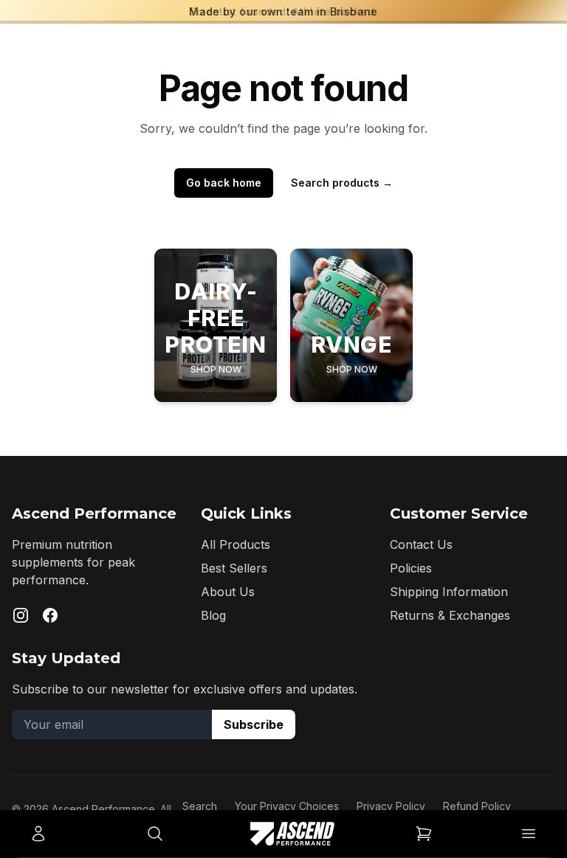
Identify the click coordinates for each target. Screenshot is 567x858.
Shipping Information (449, 591)
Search (199, 806)
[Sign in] (38, 833)
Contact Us (421, 544)
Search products (342, 182)
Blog (213, 615)
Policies (411, 568)
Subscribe (254, 724)
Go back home (223, 182)
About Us (228, 591)
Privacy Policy (391, 806)
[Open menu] (528, 833)
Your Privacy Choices (287, 806)
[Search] (155, 833)
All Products (235, 544)
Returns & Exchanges (450, 615)
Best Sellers (234, 568)
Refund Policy (477, 806)
